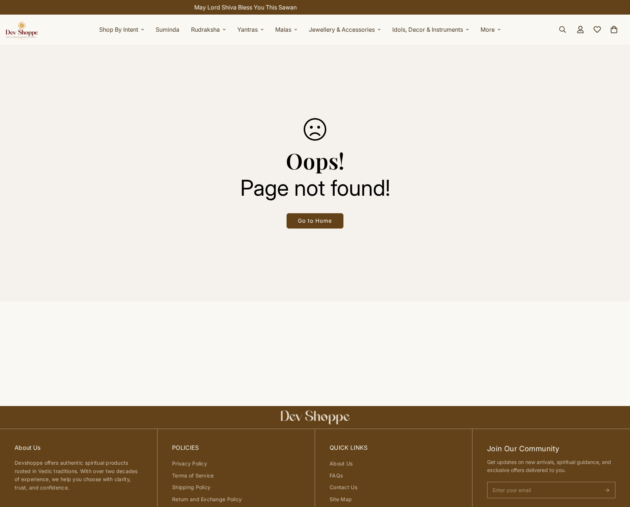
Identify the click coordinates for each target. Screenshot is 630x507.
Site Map (341, 499)
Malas (283, 29)
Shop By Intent (118, 29)
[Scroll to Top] (615, 467)
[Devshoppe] (21, 29)
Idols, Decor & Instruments (427, 29)
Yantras (247, 29)
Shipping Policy (191, 487)
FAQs (336, 475)
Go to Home (315, 220)
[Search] (562, 30)
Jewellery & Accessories (342, 29)
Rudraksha (205, 29)
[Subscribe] (607, 490)
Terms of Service (193, 475)
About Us (341, 463)
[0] (614, 29)
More (488, 29)
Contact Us (343, 487)
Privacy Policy (189, 463)
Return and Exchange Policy (207, 499)
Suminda (167, 29)
